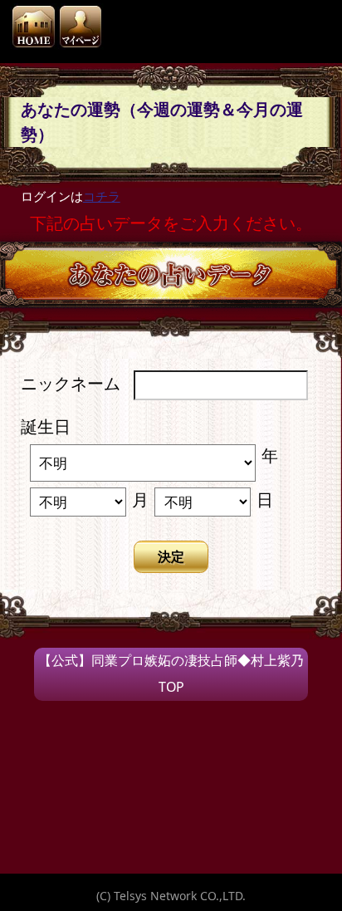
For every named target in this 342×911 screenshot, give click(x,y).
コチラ (101, 196)
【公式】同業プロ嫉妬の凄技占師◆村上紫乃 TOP (171, 673)
